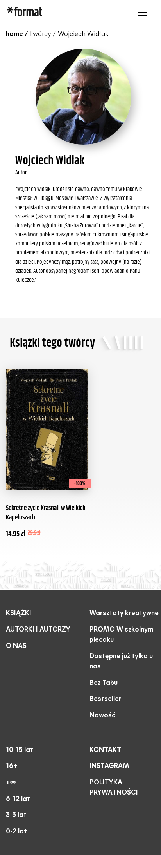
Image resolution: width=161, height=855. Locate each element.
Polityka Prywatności (113, 787)
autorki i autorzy (38, 629)
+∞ (11, 782)
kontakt (105, 750)
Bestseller (105, 699)
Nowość (102, 715)
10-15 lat (19, 750)
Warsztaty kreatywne (124, 613)
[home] (55, 12)
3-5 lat (16, 815)
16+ (12, 766)
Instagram (109, 766)
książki (18, 613)
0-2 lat (16, 831)
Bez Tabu (103, 683)
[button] (141, 12)
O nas (16, 646)
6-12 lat (18, 799)
